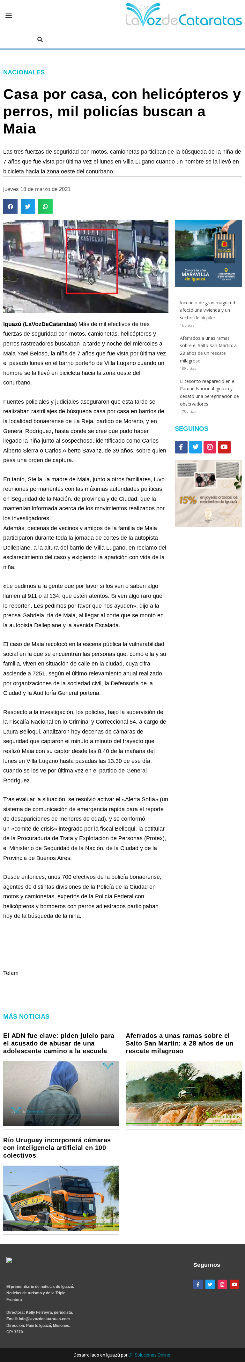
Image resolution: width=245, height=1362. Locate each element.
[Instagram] (210, 447)
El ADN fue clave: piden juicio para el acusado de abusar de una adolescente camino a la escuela (59, 1043)
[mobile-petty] (208, 525)
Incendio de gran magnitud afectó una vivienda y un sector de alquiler (207, 310)
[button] (8, 15)
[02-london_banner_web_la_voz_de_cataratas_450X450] (208, 285)
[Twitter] (195, 447)
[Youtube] (224, 447)
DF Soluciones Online (149, 1355)
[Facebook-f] (181, 447)
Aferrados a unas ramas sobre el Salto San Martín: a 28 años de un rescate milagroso (180, 1043)
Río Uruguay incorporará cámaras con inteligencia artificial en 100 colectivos (57, 1148)
